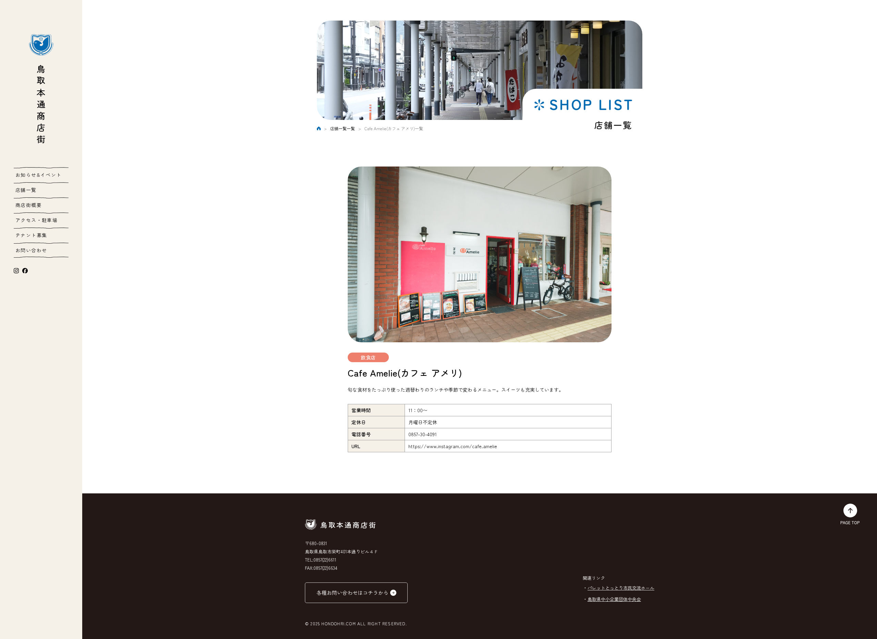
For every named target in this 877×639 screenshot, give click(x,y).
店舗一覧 (26, 189)
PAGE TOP (850, 522)
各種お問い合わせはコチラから (352, 592)
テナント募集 (31, 235)
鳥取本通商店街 (41, 105)
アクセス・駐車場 (36, 220)
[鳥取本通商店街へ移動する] (319, 128)
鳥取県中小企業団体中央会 (614, 599)
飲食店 (368, 357)
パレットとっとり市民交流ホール (621, 588)
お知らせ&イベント (38, 174)
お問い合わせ (31, 250)
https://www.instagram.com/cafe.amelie (452, 446)
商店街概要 (28, 204)
